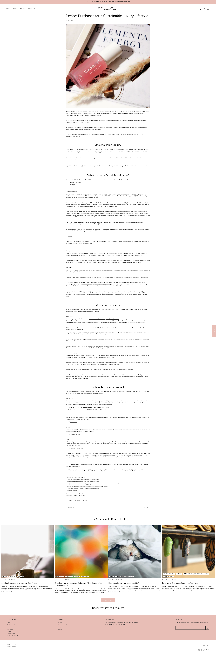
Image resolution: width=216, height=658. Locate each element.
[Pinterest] (208, 650)
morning (12, 576)
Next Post (146, 507)
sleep (111, 576)
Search (8, 622)
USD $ (204, 645)
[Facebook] (201, 650)
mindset (4, 576)
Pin (86, 500)
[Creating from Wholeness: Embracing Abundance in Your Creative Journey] (81, 551)
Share (78, 500)
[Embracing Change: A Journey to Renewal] (188, 551)
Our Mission (10, 627)
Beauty (15, 8)
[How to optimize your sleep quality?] (134, 551)
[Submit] (207, 628)
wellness (21, 576)
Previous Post (70, 507)
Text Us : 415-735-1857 (13, 636)
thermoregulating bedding (124, 576)
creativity (69, 576)
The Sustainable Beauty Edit (14, 625)
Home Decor (31, 8)
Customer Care (11, 633)
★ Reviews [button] (214, 331)
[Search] (204, 8)
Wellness (22, 8)
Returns (60, 629)
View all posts (108, 600)
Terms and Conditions (63, 625)
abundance (60, 576)
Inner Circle (10, 629)
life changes (188, 573)
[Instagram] (199, 650)
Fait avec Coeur (14, 644)
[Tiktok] (206, 650)
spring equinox (169, 576)
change (179, 573)
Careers (9, 631)
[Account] (200, 8)
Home (8, 8)
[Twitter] (204, 650)
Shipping (60, 627)
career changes (169, 573)
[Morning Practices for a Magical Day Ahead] (27, 551)
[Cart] (208, 8)
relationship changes (201, 573)
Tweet (70, 500)
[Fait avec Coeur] (108, 8)
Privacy (60, 622)
